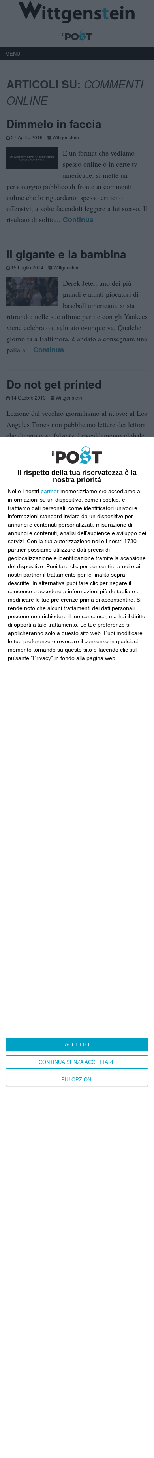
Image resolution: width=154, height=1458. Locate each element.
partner (50, 491)
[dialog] (77, 947)
